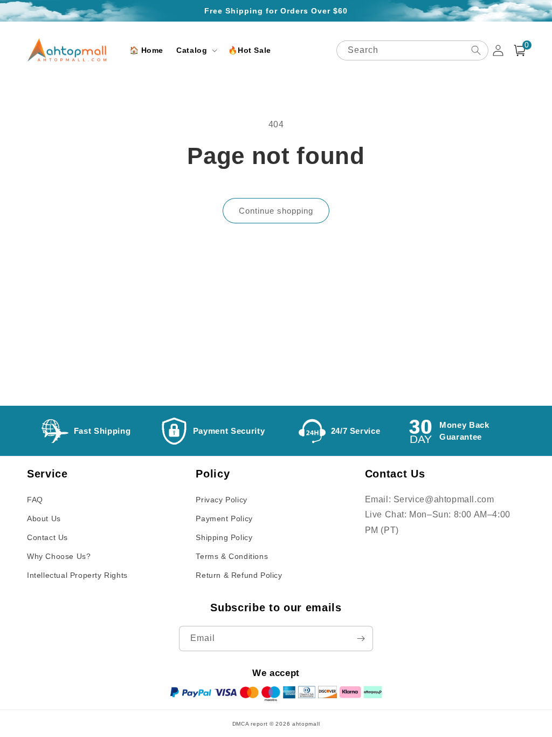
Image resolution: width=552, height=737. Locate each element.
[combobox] (412, 50)
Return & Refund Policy (239, 575)
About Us (44, 518)
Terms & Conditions (232, 556)
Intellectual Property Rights (77, 575)
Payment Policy (224, 518)
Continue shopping (276, 210)
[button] (196, 50)
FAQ (35, 499)
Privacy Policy (221, 499)
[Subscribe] (360, 638)
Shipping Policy (224, 537)
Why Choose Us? (59, 556)
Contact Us (47, 537)
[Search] (476, 50)
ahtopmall (306, 724)
